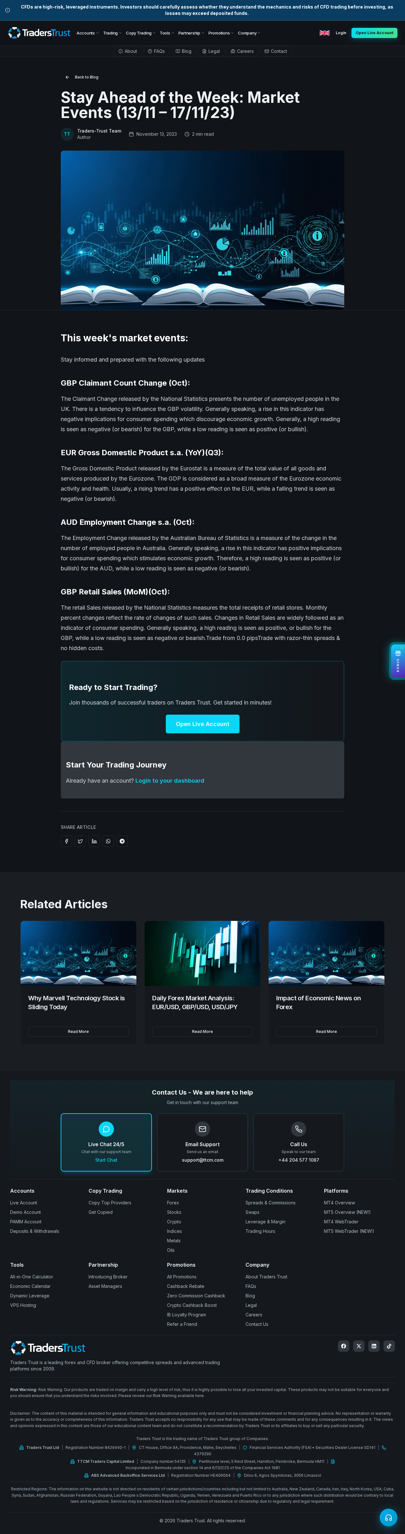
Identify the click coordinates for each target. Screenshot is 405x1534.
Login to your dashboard (169, 780)
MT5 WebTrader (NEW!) (349, 1231)
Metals (174, 1240)
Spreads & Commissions (271, 1202)
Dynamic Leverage (29, 1295)
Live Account (23, 1202)
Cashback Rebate (185, 1286)
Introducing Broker (108, 1276)
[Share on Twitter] (80, 841)
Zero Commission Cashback (196, 1295)
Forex (173, 1202)
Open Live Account (202, 724)
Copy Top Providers (110, 1202)
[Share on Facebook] (66, 841)
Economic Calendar (30, 1286)
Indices (174, 1231)
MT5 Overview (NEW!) (347, 1212)
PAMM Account (25, 1221)
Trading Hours (260, 1231)
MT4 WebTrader (341, 1221)
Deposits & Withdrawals (34, 1231)
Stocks (174, 1212)
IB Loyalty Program (186, 1314)
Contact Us (257, 1324)
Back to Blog (86, 77)
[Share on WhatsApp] (108, 841)
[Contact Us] (388, 1517)
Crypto (174, 1221)
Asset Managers (105, 1286)
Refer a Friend (182, 1324)
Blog (250, 1295)
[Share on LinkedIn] (94, 841)
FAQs (251, 1286)
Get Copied (101, 1212)
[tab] (128, 51)
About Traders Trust (266, 1276)
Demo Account (25, 1212)
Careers (254, 1314)
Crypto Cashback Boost (192, 1305)
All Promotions (181, 1276)
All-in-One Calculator (31, 1276)
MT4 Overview (339, 1202)
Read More (78, 1031)
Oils (171, 1250)
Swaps (252, 1212)
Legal (251, 1305)
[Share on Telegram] (122, 841)
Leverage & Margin (265, 1221)
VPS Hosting (23, 1305)
